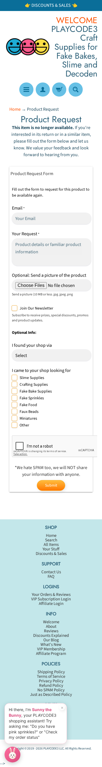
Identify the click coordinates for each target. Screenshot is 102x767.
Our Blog (51, 640)
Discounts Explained (51, 636)
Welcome (51, 622)
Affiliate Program (51, 654)
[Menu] (26, 89)
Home (15, 109)
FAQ (51, 576)
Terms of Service (51, 676)
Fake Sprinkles (32, 398)
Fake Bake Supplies (36, 391)
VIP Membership (51, 649)
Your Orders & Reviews (51, 595)
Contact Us (51, 572)
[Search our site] (76, 89)
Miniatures (28, 418)
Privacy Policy (51, 681)
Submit (51, 485)
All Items (51, 545)
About (51, 626)
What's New (51, 645)
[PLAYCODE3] (28, 47)
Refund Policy (51, 685)
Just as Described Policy (51, 695)
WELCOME (76, 20)
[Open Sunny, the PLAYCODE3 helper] (12, 754)
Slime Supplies (32, 378)
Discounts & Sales (51, 554)
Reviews (51, 631)
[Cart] (59, 89)
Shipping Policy (51, 672)
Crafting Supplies (34, 384)
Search (51, 540)
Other (24, 425)
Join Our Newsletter (36, 308)
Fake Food (28, 405)
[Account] (43, 89)
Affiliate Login (51, 604)
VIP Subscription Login (51, 599)
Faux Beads (29, 412)
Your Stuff (51, 549)
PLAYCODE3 (51, 748)
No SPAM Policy (51, 690)
